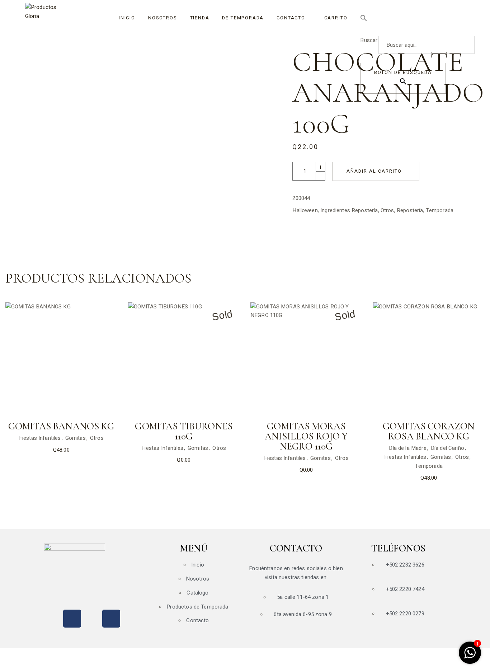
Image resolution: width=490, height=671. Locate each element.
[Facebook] (72, 619)
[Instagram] (111, 619)
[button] (408, 18)
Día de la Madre (407, 448)
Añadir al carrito (374, 171)
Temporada (439, 210)
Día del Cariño (447, 448)
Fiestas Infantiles (40, 438)
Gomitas (75, 438)
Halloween (304, 210)
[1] (470, 657)
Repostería (410, 210)
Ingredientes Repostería (349, 210)
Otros (387, 210)
